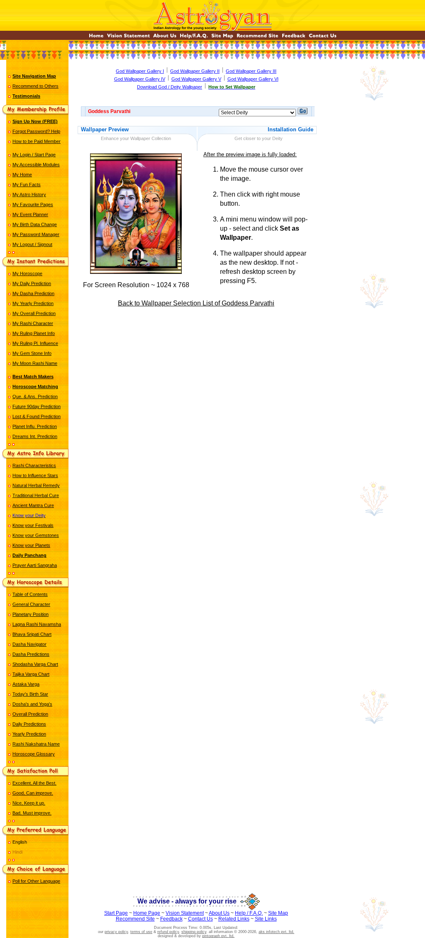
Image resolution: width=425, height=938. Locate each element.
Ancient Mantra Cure (33, 505)
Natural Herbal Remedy (36, 485)
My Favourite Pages (32, 204)
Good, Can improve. (32, 792)
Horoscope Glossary (33, 753)
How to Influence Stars (35, 475)
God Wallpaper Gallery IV (139, 78)
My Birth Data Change (34, 224)
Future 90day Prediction (36, 406)
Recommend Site (135, 919)
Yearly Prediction (29, 733)
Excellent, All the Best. (34, 782)
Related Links (233, 919)
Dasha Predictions (30, 654)
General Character (31, 604)
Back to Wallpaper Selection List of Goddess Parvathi (196, 303)
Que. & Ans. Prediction (35, 396)
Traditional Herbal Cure (35, 495)
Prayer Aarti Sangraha (34, 565)
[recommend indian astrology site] (257, 37)
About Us (219, 913)
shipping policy (193, 932)
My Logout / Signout (32, 244)
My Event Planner (30, 214)
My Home (22, 174)
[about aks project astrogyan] (164, 37)
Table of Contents (30, 594)
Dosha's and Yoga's (32, 704)
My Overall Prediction (34, 313)
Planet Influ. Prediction (34, 426)
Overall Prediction (30, 714)
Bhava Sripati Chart (31, 634)
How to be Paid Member (36, 141)
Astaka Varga (25, 684)
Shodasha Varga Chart (35, 664)
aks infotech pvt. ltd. (276, 932)
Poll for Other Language (36, 881)
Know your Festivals (33, 525)
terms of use (141, 932)
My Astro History (29, 194)
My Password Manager (35, 234)
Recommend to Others (35, 86)
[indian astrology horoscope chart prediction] (96, 37)
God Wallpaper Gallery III (251, 71)
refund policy (168, 932)
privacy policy (116, 932)
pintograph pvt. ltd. (218, 936)
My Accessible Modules (36, 164)
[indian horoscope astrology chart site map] (222, 37)
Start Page (116, 913)
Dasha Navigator (29, 644)
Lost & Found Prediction (36, 416)
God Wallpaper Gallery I (140, 71)
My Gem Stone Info (31, 353)
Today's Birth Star (30, 694)
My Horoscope (27, 273)
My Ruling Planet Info (33, 333)
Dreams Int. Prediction (34, 436)
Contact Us (200, 919)
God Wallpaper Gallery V (196, 78)
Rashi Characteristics (34, 465)
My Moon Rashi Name (34, 363)
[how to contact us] (322, 37)
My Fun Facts (26, 184)
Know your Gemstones (35, 535)
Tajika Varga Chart (30, 674)
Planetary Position (30, 614)
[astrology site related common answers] (194, 37)
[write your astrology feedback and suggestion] (293, 37)
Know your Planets (31, 545)
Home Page (146, 913)
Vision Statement (185, 913)
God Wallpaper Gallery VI (252, 78)
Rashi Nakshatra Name (36, 743)
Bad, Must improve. (31, 812)
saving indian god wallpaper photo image (197, 338)
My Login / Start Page (34, 154)
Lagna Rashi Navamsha (36, 624)
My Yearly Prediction (33, 303)
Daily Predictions (29, 723)
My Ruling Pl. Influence (35, 343)
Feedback (171, 919)
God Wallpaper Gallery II (195, 71)
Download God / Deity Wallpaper (169, 86)
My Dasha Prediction (33, 293)
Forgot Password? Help (36, 131)
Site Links (266, 919)
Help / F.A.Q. (249, 913)
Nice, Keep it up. (28, 802)
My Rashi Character (32, 323)
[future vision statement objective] (128, 37)
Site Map (278, 913)
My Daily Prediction (31, 283)
